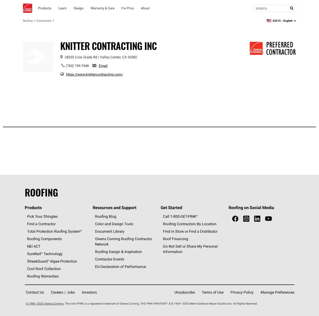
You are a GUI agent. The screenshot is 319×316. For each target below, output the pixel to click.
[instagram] (246, 218)
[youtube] (268, 219)
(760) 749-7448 (77, 65)
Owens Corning (27, 8)
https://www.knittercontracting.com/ (94, 74)
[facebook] (235, 218)
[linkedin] (257, 218)
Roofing (28, 20)
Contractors (43, 20)
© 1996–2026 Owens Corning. (45, 303)
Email (103, 65)
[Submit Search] (292, 8)
